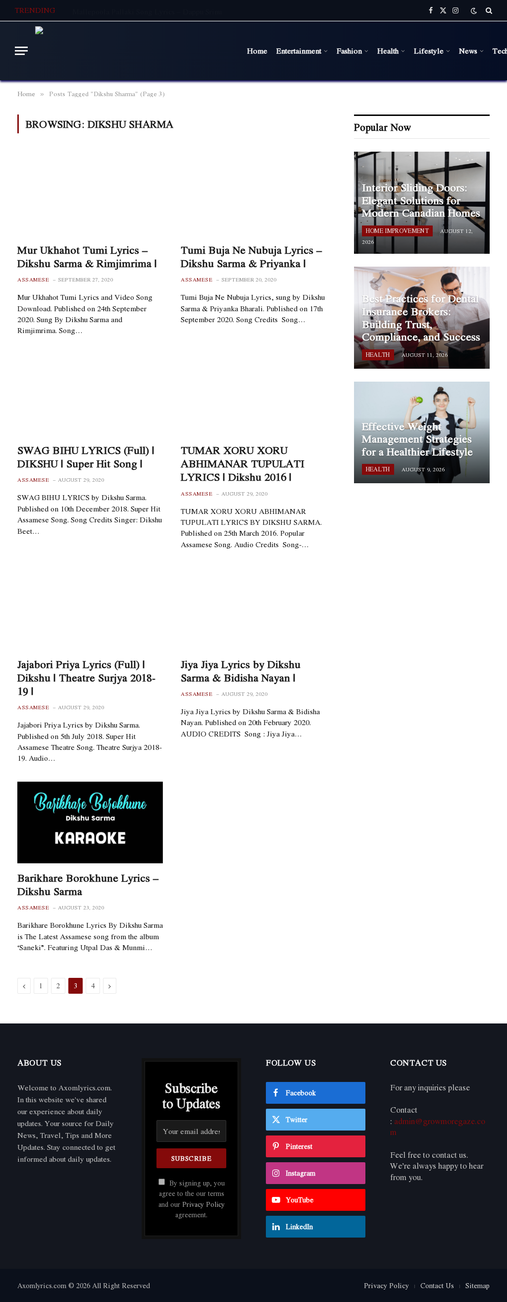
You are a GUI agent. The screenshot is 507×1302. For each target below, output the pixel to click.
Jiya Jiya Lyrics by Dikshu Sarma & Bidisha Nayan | (241, 671)
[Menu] (21, 51)
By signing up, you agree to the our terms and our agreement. (191, 1199)
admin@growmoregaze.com (437, 1126)
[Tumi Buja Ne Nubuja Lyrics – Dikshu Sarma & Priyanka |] (253, 194)
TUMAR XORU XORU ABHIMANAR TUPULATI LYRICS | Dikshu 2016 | (242, 464)
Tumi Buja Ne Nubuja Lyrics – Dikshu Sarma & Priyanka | (251, 256)
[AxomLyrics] (135, 51)
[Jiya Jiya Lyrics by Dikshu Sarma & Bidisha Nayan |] (253, 608)
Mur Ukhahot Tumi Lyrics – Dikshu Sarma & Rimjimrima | (87, 256)
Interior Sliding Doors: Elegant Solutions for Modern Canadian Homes (421, 200)
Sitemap (477, 1285)
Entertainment (298, 50)
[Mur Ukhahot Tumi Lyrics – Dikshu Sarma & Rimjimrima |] (90, 194)
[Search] (488, 10)
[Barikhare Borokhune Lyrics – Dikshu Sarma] (90, 822)
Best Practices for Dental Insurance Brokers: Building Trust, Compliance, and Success (421, 317)
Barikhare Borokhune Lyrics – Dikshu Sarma (87, 884)
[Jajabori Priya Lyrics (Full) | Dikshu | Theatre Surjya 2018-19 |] (90, 608)
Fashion (349, 50)
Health (388, 50)
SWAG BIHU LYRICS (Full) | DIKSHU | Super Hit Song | (85, 457)
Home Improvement (397, 230)
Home (257, 50)
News (468, 50)
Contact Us (437, 1285)
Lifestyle (429, 50)
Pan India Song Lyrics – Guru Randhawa (136, 11)
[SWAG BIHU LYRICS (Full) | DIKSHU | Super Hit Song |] (90, 395)
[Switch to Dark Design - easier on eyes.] (473, 10)
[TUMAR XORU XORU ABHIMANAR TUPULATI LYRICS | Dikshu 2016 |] (253, 395)
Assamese (33, 279)
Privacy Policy (203, 1204)
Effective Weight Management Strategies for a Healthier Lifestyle (417, 439)
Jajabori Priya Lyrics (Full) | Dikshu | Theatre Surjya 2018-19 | (86, 678)
